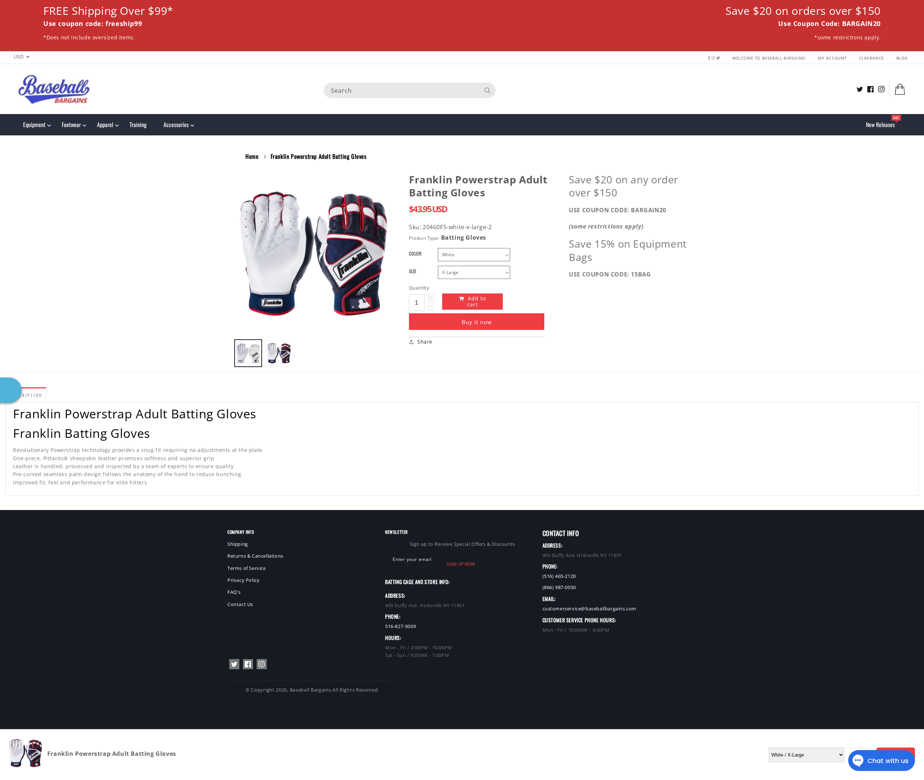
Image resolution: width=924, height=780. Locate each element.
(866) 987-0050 (559, 587)
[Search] (488, 90)
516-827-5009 (400, 626)
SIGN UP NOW (460, 564)
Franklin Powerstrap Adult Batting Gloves (319, 156)
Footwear (71, 124)
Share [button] (424, 341)
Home (251, 156)
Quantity (419, 287)
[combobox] (410, 90)
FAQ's (234, 592)
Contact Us (240, 604)
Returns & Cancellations (255, 556)
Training (138, 124)
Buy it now (477, 322)
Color (415, 253)
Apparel (105, 124)
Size (413, 271)
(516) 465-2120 (559, 576)
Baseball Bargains (310, 690)
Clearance (872, 58)
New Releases (880, 124)
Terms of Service (246, 568)
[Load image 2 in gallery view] (278, 353)
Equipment (34, 124)
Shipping (237, 544)
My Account (833, 58)
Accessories (176, 124)
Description (25, 395)
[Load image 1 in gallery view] (248, 353)
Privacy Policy (243, 580)
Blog (902, 58)
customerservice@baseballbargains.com (589, 608)
